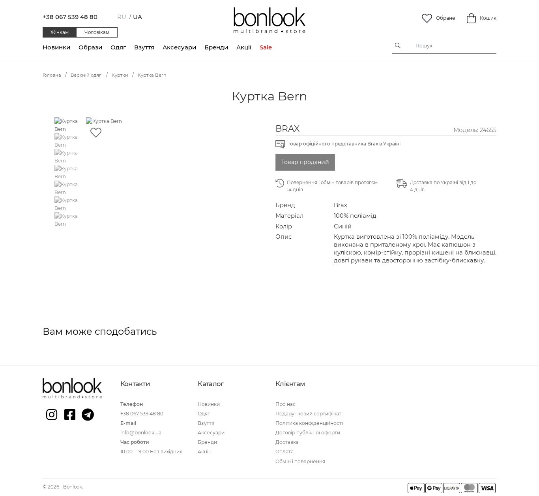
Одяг (118, 47)
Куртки (120, 75)
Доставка (287, 442)
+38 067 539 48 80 (70, 17)
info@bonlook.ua (140, 433)
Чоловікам (96, 32)
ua (137, 17)
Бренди (216, 47)
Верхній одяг (86, 75)
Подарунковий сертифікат (308, 414)
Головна (52, 75)
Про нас (285, 404)
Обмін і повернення (300, 461)
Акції (243, 47)
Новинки (56, 47)
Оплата (284, 452)
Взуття (144, 47)
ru (121, 17)
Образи (90, 47)
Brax (287, 128)
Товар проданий (305, 162)
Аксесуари (179, 47)
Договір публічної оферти (307, 433)
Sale (266, 47)
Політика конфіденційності (309, 423)
